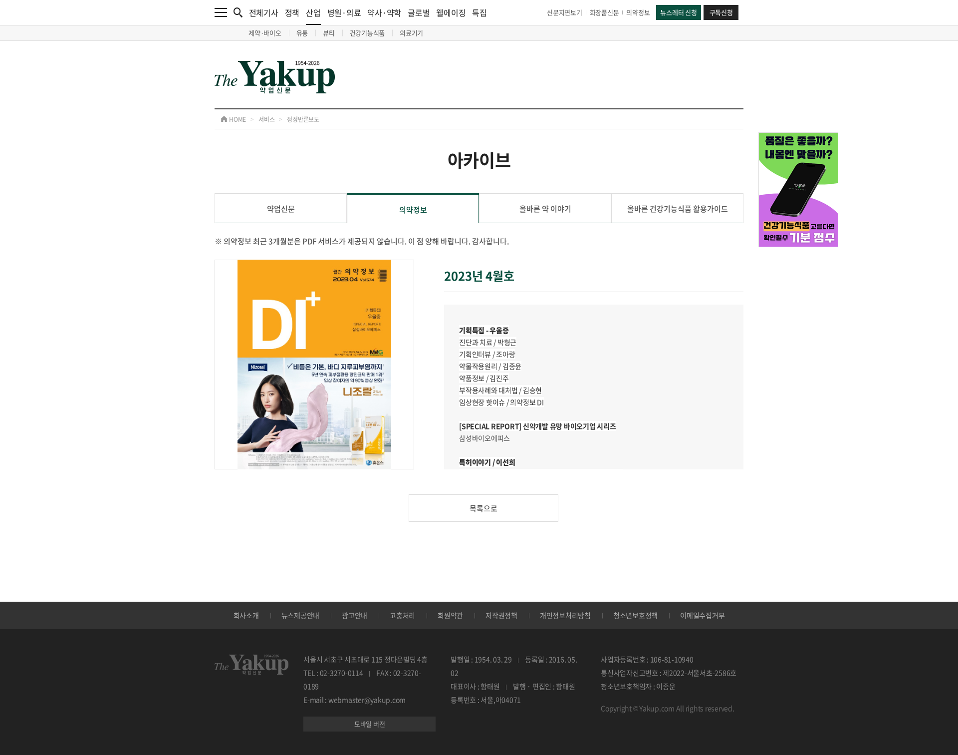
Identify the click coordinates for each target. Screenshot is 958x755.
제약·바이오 (264, 32)
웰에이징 (451, 12)
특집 (479, 12)
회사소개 (246, 615)
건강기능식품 (367, 32)
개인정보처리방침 (565, 615)
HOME (237, 119)
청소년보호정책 (635, 615)
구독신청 (721, 12)
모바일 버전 (369, 724)
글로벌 (419, 12)
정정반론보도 (303, 119)
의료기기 (411, 32)
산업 (313, 12)
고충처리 (402, 615)
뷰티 (329, 32)
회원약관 (450, 615)
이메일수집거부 (702, 615)
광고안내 (354, 615)
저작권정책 (501, 615)
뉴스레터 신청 (678, 12)
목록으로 (483, 508)
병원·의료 (344, 12)
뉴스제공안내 (300, 615)
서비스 (266, 119)
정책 (292, 12)
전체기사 (263, 12)
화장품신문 (604, 12)
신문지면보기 (564, 12)
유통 (302, 32)
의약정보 (638, 12)
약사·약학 (384, 12)
